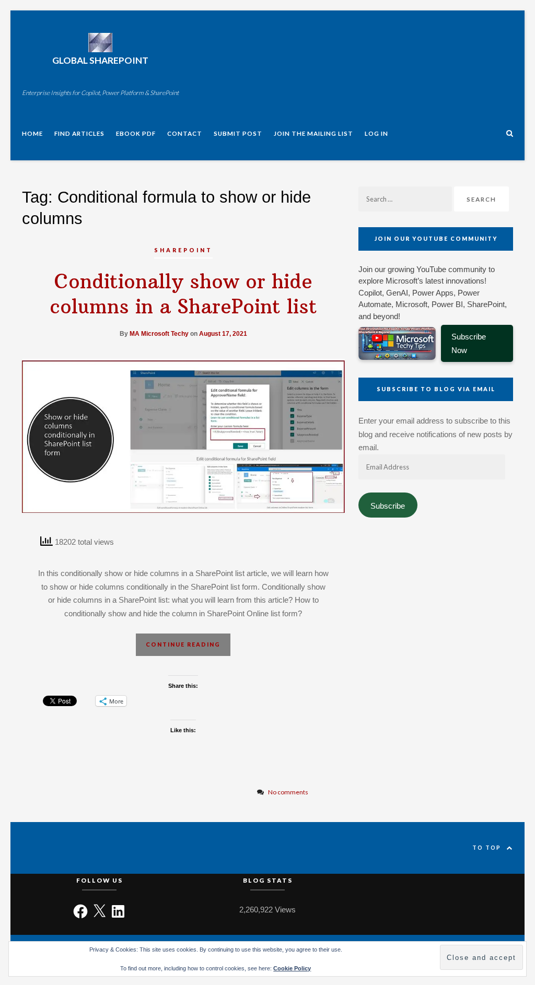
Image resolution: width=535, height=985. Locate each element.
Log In (376, 133)
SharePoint (183, 250)
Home (32, 133)
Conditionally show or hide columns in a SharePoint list (183, 294)
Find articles (79, 133)
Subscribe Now (468, 343)
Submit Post (238, 133)
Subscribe (387, 505)
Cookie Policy (292, 968)
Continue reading (183, 644)
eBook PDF (136, 133)
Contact (184, 133)
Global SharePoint (100, 60)
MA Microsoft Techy (159, 333)
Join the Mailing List (313, 133)
